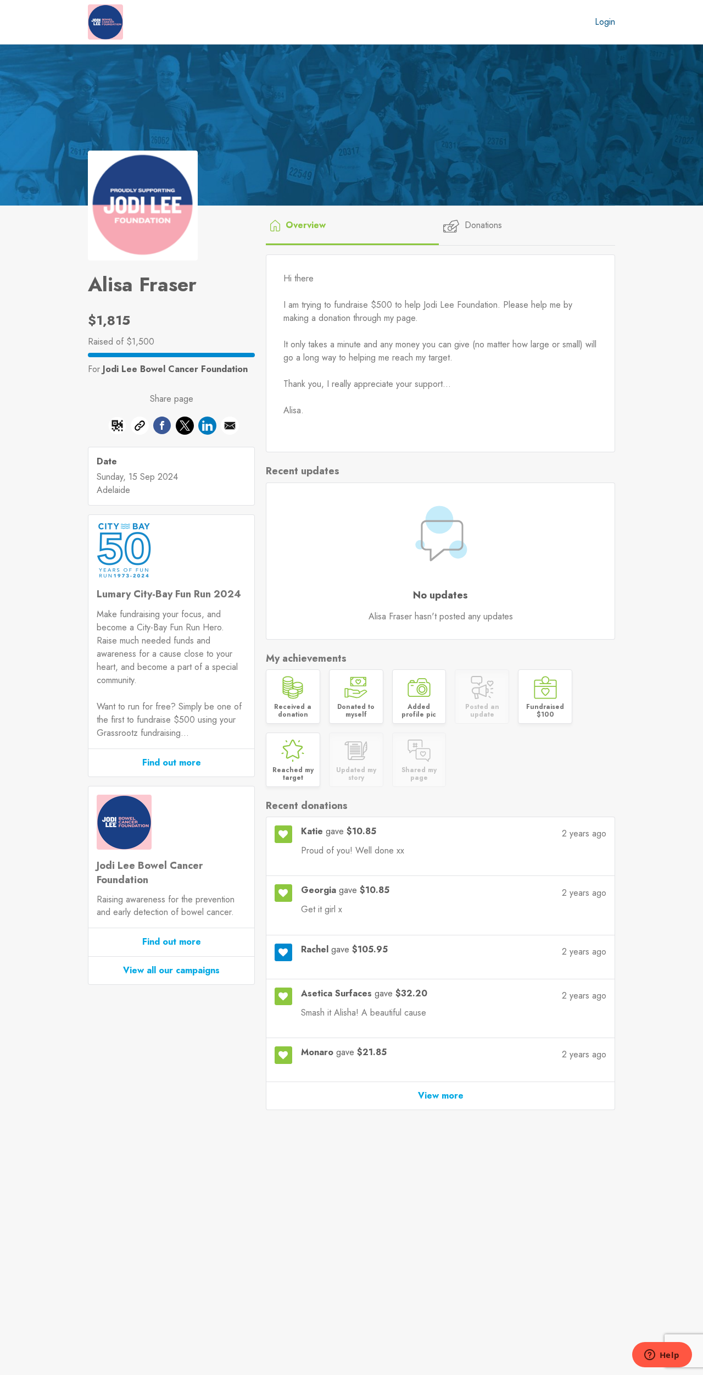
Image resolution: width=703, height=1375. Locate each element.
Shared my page (419, 774)
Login (605, 21)
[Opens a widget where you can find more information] (662, 1356)
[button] (117, 428)
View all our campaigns (171, 970)
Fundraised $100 (545, 711)
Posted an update (482, 711)
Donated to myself (356, 711)
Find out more (171, 762)
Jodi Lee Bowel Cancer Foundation (175, 369)
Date (107, 462)
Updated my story (356, 774)
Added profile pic (418, 711)
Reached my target (293, 774)
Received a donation (292, 711)
